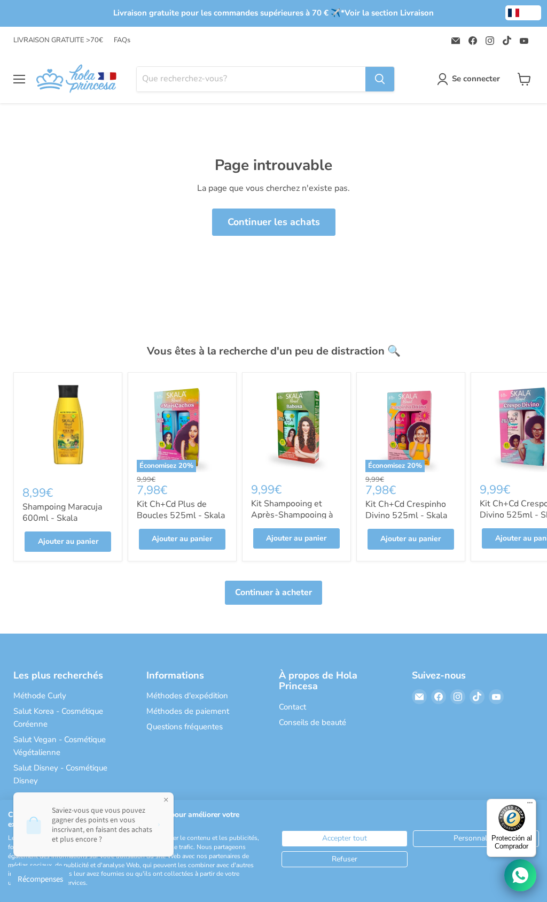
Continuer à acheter (273, 592)
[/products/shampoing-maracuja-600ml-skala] (67, 428)
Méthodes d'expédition (187, 695)
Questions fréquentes (184, 726)
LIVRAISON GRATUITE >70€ (58, 40)
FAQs (122, 40)
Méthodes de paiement (187, 711)
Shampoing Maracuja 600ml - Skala (62, 512)
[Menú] (529, 805)
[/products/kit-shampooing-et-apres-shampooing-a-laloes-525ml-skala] (296, 426)
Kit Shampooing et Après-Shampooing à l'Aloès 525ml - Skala (293, 515)
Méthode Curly (39, 695)
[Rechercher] (379, 79)
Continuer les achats (274, 221)
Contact (292, 706)
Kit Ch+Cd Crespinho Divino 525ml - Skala (406, 509)
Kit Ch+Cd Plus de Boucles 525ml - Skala (181, 509)
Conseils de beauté (312, 722)
